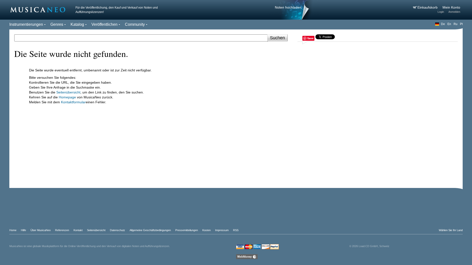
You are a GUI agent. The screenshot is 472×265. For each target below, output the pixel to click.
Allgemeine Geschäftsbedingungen (150, 230)
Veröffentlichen (104, 24)
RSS (235, 230)
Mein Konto (451, 7)
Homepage (67, 97)
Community (135, 24)
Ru (455, 24)
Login (441, 11)
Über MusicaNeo (40, 230)
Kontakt (78, 230)
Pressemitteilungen (186, 230)
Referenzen (62, 230)
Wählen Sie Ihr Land (451, 230)
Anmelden (454, 11)
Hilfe (23, 230)
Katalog (77, 24)
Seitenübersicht (68, 92)
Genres (56, 24)
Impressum (222, 230)
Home (12, 230)
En (449, 24)
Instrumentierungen (26, 24)
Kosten (206, 230)
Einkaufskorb (428, 7)
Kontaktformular (73, 102)
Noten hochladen (288, 7)
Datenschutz (117, 230)
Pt (461, 24)
